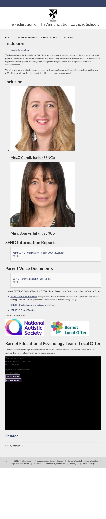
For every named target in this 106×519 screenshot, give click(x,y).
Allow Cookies (12, 376)
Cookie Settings (13, 380)
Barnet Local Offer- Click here (23, 296)
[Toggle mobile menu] (3, 3)
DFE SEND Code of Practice (23, 310)
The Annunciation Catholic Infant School (37, 38)
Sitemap (37, 464)
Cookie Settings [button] (88, 464)
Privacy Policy (75, 464)
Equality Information (19, 50)
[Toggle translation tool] (95, 3)
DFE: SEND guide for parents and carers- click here (32, 305)
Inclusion (68, 38)
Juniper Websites (91, 461)
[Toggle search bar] (102, 3)
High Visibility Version (20, 464)
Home (7, 38)
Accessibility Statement (55, 464)
